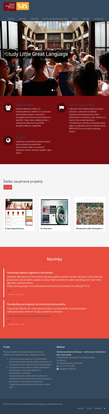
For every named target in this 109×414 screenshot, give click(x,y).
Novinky (22, 19)
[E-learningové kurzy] (19, 214)
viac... (9, 291)
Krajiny (75, 19)
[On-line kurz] (54, 214)
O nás (89, 408)
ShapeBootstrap (55, 404)
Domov (11, 19)
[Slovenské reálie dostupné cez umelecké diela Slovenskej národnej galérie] (90, 214)
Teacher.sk (15, 404)
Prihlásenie (98, 19)
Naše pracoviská (81, 105)
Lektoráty (34, 19)
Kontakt (85, 19)
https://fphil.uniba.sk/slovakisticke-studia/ (29, 316)
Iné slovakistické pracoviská (55, 19)
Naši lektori (24, 105)
